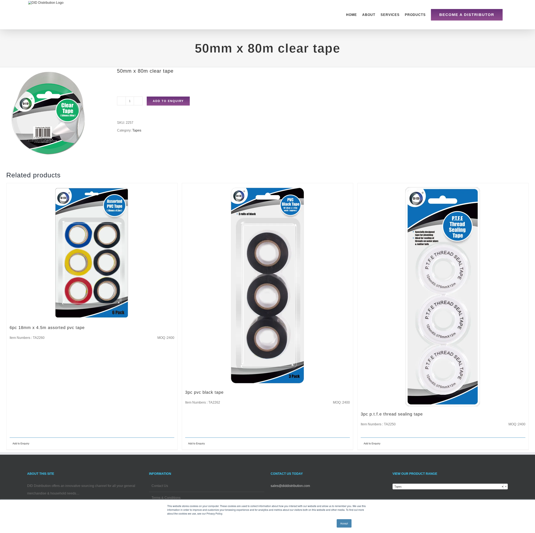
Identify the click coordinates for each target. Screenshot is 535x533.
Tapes (136, 130)
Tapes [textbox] (449, 486)
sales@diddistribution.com (290, 486)
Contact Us (160, 486)
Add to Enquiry (168, 101)
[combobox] (450, 486)
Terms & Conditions (166, 497)
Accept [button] (344, 523)
